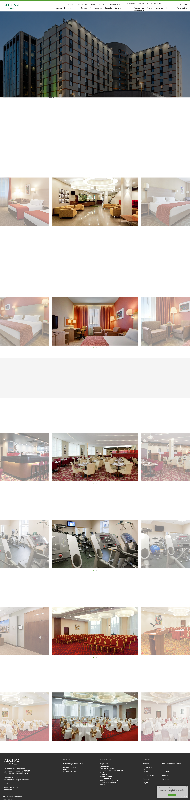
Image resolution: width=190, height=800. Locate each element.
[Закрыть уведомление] (186, 786)
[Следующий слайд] (141, 201)
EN (176, 4)
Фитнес (84, 8)
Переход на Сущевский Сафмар (81, 4)
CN (185, 4)
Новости (170, 8)
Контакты (159, 8)
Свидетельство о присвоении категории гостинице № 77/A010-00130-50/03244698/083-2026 (17, 771)
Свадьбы (108, 8)
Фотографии (181, 8)
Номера (58, 8)
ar (181, 4)
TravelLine (51, 97)
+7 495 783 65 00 (154, 4)
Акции (149, 8)
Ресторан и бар (71, 8)
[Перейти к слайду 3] (96, 347)
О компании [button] (9, 784)
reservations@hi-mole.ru (134, 4)
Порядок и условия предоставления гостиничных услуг (112, 770)
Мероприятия (96, 8)
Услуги (118, 8)
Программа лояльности (139, 9)
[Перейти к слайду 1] (93, 347)
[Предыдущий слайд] (48, 201)
